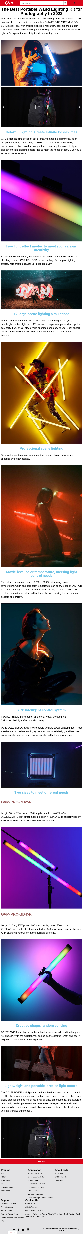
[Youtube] (14, 1229)
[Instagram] (28, 1229)
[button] (74, 3)
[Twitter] (23, 1229)
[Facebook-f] (18, 1229)
